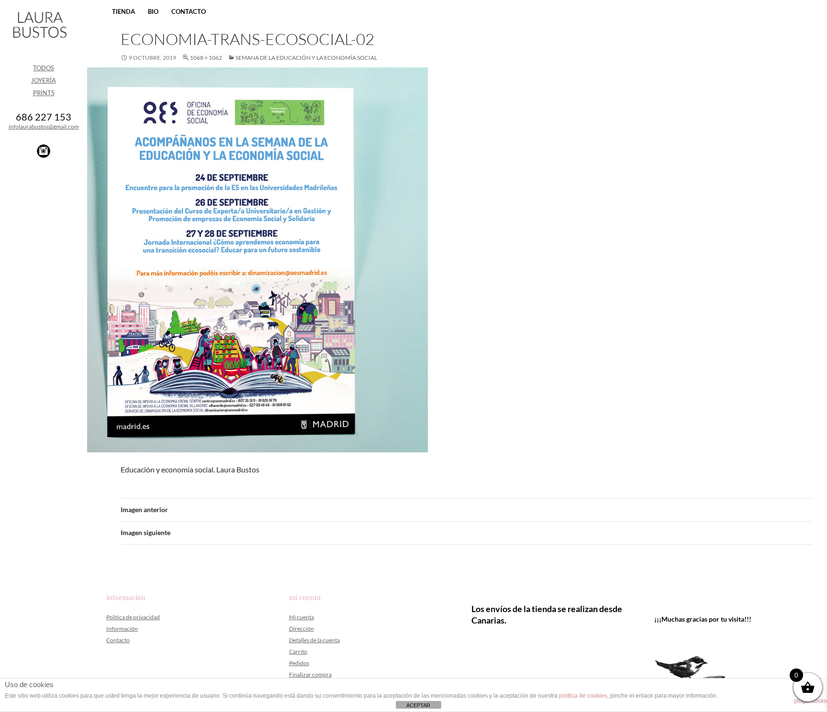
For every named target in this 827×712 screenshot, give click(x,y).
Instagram (43, 151)
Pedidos (299, 663)
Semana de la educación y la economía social (306, 57)
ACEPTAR (418, 705)
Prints (44, 93)
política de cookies (583, 695)
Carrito (298, 651)
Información (122, 628)
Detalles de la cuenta (314, 640)
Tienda (123, 11)
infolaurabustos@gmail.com (44, 126)
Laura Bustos (39, 41)
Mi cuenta (301, 617)
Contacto (188, 11)
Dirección (301, 628)
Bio (153, 11)
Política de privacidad (133, 617)
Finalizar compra (310, 674)
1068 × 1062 (206, 57)
